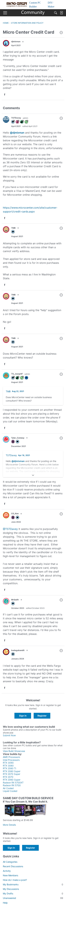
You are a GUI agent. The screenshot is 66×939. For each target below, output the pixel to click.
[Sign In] (61, 12)
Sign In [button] (23, 715)
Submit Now (9, 735)
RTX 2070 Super (11, 774)
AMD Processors (11, 757)
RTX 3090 (8, 762)
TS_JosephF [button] (17, 374)
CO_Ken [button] (15, 513)
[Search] (55, 12)
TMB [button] (13, 228)
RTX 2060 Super (11, 779)
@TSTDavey (10, 529)
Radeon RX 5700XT (13, 782)
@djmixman (17, 132)
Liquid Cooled (10, 791)
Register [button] (42, 715)
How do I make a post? (15, 880)
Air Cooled (8, 788)
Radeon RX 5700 (12, 785)
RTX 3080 (8, 765)
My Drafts (33, 893)
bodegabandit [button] (18, 650)
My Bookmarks (33, 884)
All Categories (10, 861)
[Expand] (33, 475)
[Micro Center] (33, 12)
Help (5, 902)
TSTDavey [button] (16, 118)
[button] (61, 33)
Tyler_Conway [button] (17, 438)
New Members (10, 875)
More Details (9, 824)
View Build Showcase (14, 751)
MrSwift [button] (15, 599)
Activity (7, 870)
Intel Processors (11, 760)
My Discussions (11, 889)
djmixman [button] (15, 41)
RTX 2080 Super (11, 771)
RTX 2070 (8, 777)
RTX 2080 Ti (9, 768)
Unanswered (33, 898)
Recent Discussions (13, 866)
